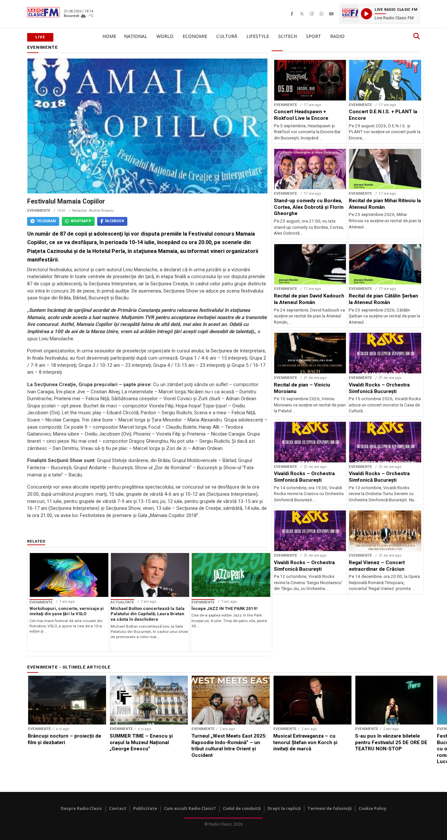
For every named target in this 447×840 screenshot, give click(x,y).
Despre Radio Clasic (81, 808)
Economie (195, 36)
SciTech (287, 36)
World (164, 36)
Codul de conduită (242, 808)
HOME (109, 36)
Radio (337, 36)
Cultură (226, 36)
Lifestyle (257, 36)
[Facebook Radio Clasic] (291, 13)
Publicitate (145, 808)
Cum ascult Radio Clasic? (190, 808)
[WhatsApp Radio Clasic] (321, 13)
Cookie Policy (372, 808)
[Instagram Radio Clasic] (311, 13)
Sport (313, 36)
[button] (379, 14)
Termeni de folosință (330, 808)
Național (135, 36)
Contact (117, 808)
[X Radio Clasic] (301, 13)
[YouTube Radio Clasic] (331, 13)
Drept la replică (284, 808)
